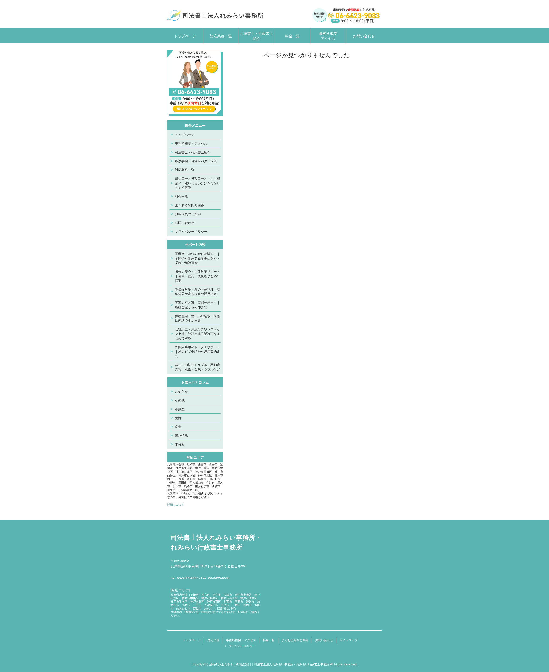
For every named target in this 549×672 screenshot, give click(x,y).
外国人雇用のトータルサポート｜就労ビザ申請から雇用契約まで (197, 351)
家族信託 (181, 435)
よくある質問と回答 (189, 205)
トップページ (185, 35)
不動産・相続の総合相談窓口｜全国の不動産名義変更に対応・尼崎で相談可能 (197, 258)
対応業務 (213, 640)
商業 (178, 426)
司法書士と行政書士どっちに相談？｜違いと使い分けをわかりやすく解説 (197, 183)
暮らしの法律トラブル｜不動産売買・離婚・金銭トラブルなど (197, 366)
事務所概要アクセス (328, 35)
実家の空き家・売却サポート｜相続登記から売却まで (197, 304)
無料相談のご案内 (188, 214)
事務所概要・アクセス (191, 143)
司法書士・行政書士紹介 (256, 35)
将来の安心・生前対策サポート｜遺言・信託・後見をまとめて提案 (197, 276)
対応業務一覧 (221, 35)
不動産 (180, 409)
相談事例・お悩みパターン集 (196, 161)
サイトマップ (349, 640)
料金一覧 (292, 35)
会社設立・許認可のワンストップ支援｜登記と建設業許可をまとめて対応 (197, 333)
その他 (180, 400)
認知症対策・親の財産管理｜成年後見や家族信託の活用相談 (197, 291)
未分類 (180, 444)
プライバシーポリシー (191, 231)
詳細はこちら (175, 504)
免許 (178, 418)
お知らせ (181, 391)
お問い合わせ (364, 35)
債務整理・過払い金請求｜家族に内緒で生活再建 (197, 318)
